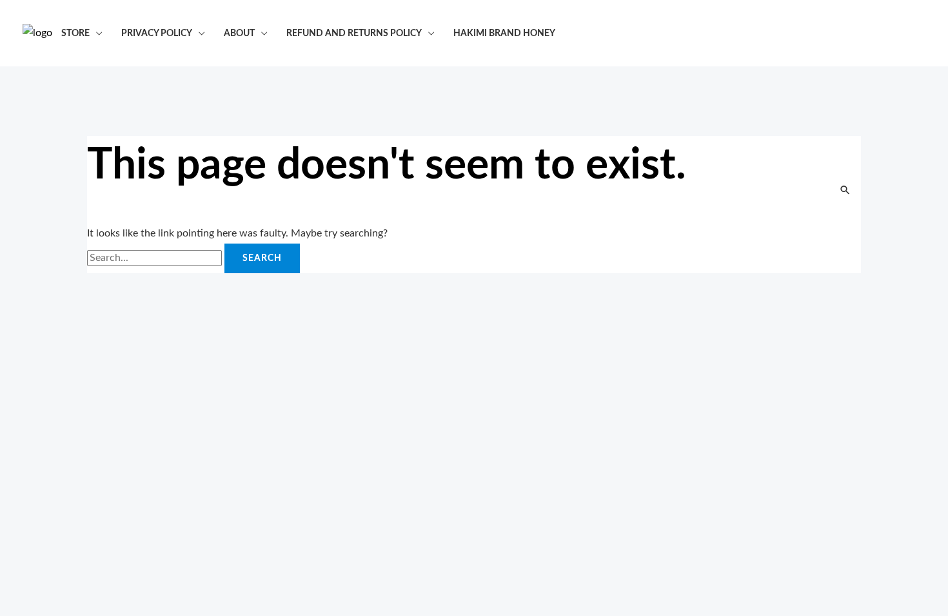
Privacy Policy (156, 33)
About (239, 33)
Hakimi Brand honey (504, 33)
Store (75, 33)
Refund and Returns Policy (354, 33)
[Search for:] (155, 258)
